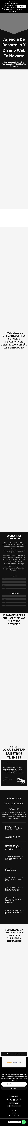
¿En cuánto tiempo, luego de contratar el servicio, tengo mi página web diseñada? (13, 847)
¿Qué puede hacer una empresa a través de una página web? (13, 858)
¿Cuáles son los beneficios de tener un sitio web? (14, 879)
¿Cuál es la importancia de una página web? (12, 837)
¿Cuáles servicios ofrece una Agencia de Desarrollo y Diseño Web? (13, 827)
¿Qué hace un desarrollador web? (11, 869)
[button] (14, 828)
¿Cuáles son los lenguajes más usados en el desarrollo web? (13, 912)
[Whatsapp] (24, 1122)
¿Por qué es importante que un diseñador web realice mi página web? (12, 889)
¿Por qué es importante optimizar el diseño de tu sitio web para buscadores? (13, 900)
